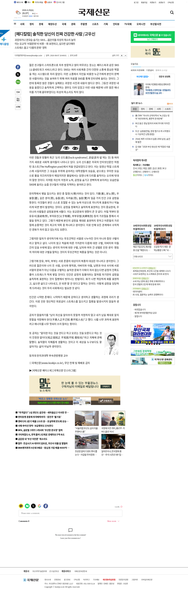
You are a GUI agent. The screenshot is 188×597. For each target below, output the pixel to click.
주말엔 (83, 24)
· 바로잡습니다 (139, 309)
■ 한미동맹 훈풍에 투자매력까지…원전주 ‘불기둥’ (38, 416)
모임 (140, 168)
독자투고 (86, 579)
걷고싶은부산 (54, 571)
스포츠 (95, 24)
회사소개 (48, 579)
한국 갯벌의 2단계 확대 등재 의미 (146, 284)
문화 (73, 24)
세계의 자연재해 (137, 70)
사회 (22, 24)
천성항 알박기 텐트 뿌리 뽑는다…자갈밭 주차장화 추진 (86, 454)
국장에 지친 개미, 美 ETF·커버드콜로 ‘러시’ (113, 430)
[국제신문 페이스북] (42, 370)
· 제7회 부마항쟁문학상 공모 (145, 312)
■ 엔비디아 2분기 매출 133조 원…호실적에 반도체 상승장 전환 (44, 421)
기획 (106, 24)
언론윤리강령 (123, 579)
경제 (41, 24)
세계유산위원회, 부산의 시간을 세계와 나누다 (152, 270)
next (173, 333)
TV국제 (128, 24)
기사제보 (96, 579)
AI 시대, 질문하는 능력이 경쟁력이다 (148, 294)
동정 (159, 168)
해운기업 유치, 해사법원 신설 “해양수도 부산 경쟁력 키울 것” (142, 250)
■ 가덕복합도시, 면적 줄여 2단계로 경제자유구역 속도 (40, 434)
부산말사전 (155, 24)
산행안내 (136, 171)
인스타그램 (60, 2)
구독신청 (170, 2)
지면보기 (153, 2)
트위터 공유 (18, 75)
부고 (164, 168)
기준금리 (150, 70)
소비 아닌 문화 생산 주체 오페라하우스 (149, 281)
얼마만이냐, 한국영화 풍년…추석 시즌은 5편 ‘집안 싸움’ (112, 454)
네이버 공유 (18, 82)
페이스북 (20, 2)
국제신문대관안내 (80, 571)
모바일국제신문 (146, 579)
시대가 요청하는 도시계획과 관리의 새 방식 (151, 273)
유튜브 (49, 2)
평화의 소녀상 (161, 70)
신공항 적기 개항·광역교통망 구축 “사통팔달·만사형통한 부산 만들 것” (163, 251)
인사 (135, 168)
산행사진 (155, 171)
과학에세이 (141, 288)
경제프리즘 (141, 278)
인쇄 (18, 92)
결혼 (150, 168)
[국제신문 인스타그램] (64, 370)
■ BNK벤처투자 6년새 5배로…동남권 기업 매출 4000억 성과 (43, 447)
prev (132, 333)
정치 (32, 24)
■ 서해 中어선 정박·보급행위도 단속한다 (34, 425)
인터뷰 (116, 24)
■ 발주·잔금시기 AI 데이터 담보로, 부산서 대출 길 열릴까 (41, 443)
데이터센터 (137, 291)
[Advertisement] (153, 200)
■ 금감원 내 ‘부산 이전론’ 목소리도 (31, 438)
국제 (64, 24)
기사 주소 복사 (18, 100)
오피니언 (141, 24)
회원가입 (144, 2)
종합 (135, 108)
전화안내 (57, 579)
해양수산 (52, 24)
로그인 (136, 2)
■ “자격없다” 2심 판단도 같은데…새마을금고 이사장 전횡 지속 (44, 412)
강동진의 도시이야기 (144, 268)
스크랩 (18, 107)
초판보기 (162, 2)
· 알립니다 (137, 316)
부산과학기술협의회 (39, 571)
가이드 (137, 175)
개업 (145, 168)
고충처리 (135, 579)
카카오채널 (39, 2)
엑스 (29, 2)
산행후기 (146, 171)
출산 (154, 168)
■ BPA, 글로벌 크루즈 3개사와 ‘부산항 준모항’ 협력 (39, 430)
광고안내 (67, 579)
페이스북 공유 (18, 67)
